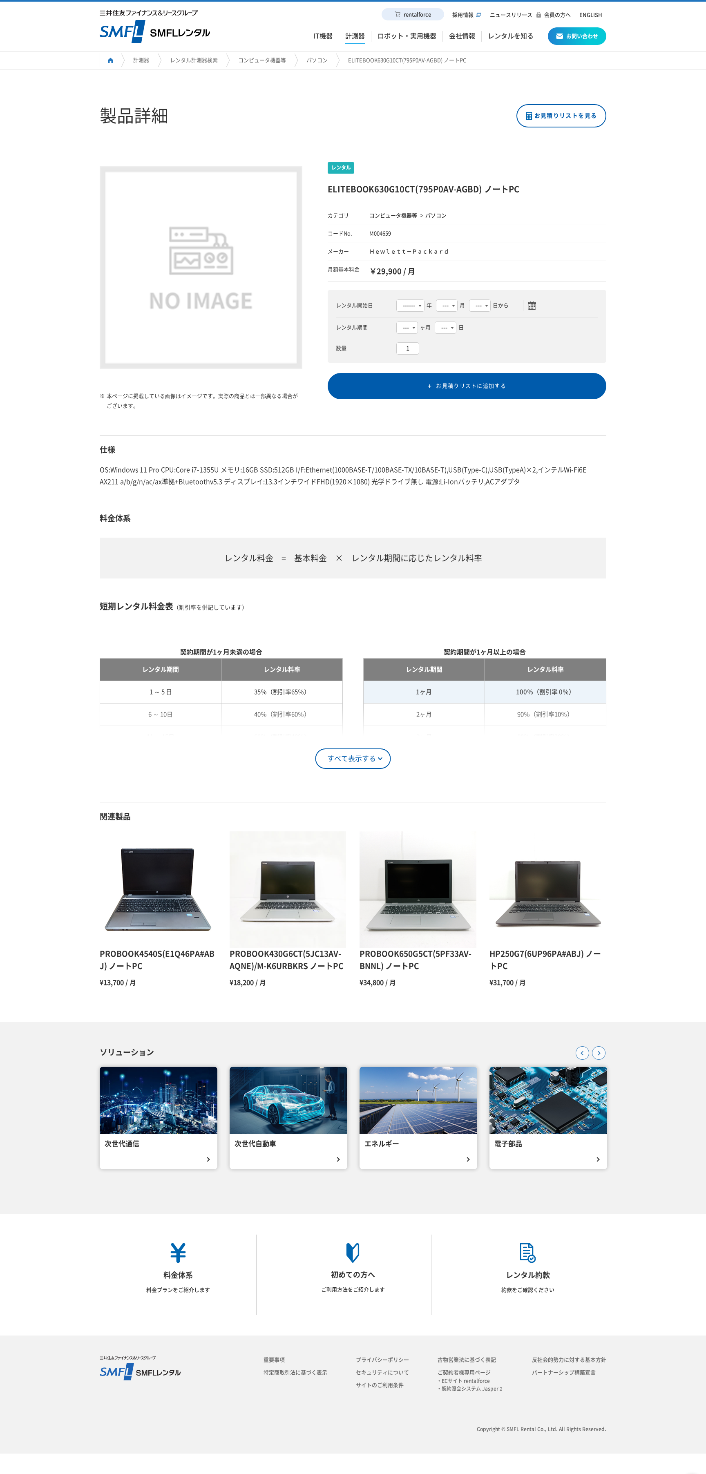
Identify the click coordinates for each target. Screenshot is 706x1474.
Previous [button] (580, 1050)
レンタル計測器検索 (194, 60)
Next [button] (596, 1050)
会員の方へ (557, 15)
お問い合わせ (582, 36)
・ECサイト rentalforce (466, 1380)
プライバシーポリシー (382, 1359)
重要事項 (274, 1359)
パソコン (317, 60)
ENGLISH (590, 15)
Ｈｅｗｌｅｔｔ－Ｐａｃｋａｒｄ (409, 251)
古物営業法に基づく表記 (467, 1359)
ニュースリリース (511, 15)
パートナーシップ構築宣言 (564, 1372)
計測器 (141, 60)
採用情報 (463, 15)
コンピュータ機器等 (262, 60)
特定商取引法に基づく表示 (295, 1372)
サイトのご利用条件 (380, 1385)
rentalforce (417, 14)
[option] (201, 267)
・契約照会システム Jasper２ (472, 1388)
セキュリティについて (382, 1372)
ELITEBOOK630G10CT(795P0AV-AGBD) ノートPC (407, 60)
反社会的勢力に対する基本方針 (569, 1359)
